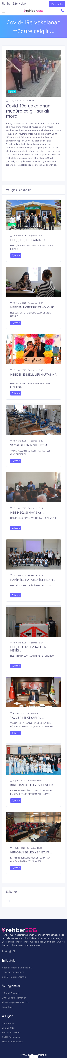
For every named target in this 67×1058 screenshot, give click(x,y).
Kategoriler (57, 4)
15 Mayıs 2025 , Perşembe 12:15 (28, 508)
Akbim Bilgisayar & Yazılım (15, 1002)
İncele (16, 255)
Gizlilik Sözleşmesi (11, 1036)
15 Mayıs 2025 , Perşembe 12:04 (28, 642)
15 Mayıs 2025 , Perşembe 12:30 (28, 370)
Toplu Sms (7, 1006)
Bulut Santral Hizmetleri (14, 997)
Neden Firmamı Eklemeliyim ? (17, 967)
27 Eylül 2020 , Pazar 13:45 (21, 100)
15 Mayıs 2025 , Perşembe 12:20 (28, 441)
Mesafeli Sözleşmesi (12, 1041)
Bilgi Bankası (8, 1027)
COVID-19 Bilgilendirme (14, 976)
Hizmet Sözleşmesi (11, 1032)
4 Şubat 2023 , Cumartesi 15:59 (27, 780)
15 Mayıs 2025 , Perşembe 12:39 (28, 235)
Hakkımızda (8, 1023)
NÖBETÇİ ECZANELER (13, 972)
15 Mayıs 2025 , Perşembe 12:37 (28, 303)
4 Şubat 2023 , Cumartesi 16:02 (27, 713)
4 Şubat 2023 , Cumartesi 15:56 (27, 848)
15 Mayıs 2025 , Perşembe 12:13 (28, 575)
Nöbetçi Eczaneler (11, 993)
